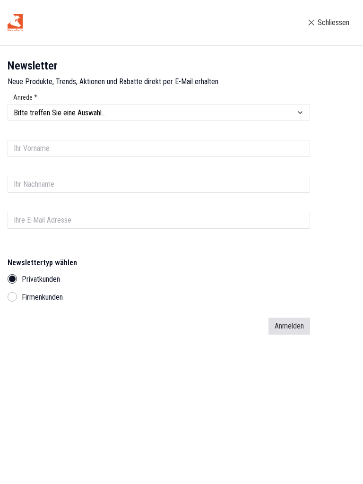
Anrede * (25, 97)
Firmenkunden (42, 297)
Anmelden (289, 325)
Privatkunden (41, 279)
